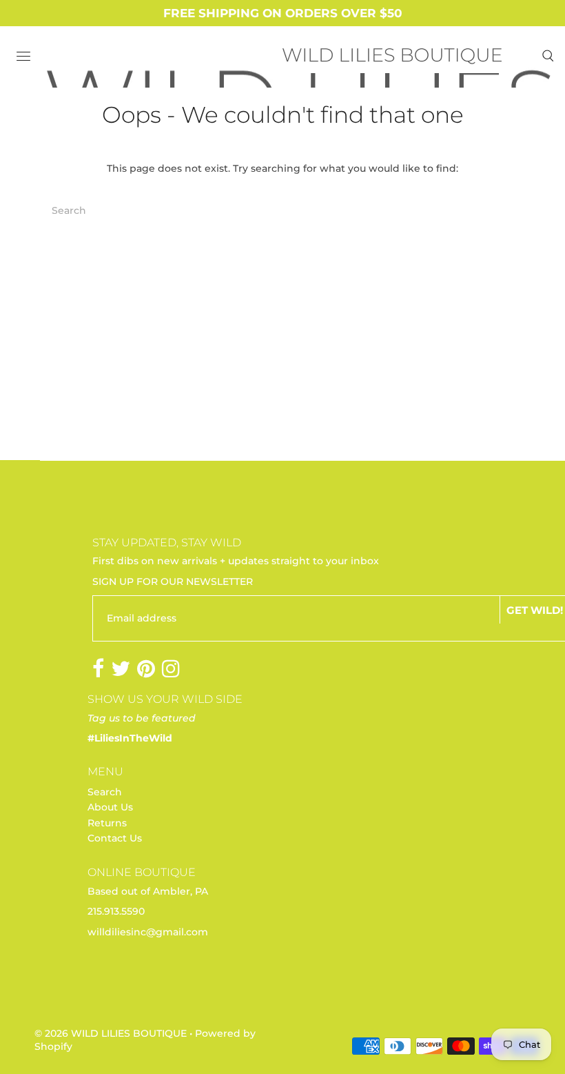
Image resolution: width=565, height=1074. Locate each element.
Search (105, 792)
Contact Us (115, 838)
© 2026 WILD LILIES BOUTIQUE (110, 1033)
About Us (110, 807)
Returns (107, 823)
